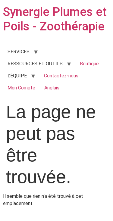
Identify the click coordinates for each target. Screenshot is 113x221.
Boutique (89, 64)
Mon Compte (21, 88)
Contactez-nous (61, 76)
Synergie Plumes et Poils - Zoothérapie (55, 19)
